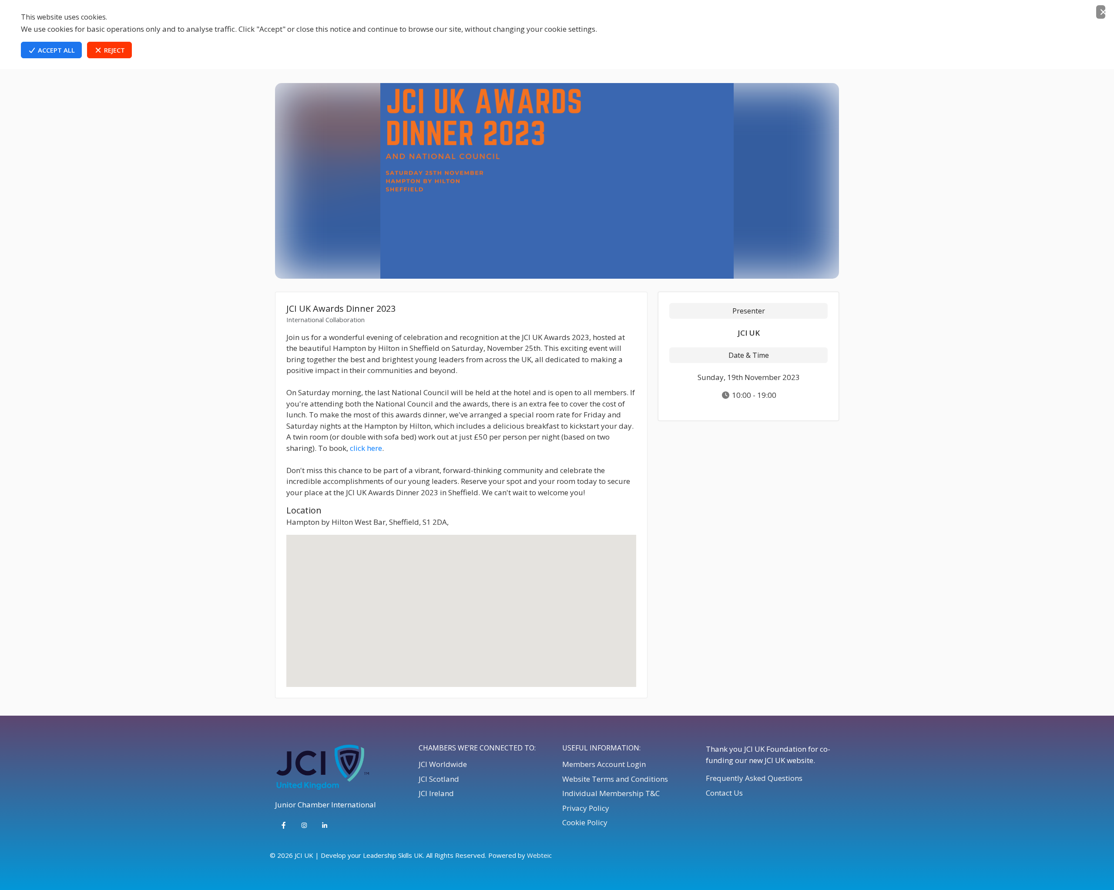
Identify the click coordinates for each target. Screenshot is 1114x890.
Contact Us (724, 793)
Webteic (539, 855)
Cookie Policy (584, 822)
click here (366, 448)
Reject (113, 50)
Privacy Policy (585, 808)
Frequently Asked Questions (754, 778)
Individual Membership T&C (611, 793)
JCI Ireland (436, 793)
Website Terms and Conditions (615, 779)
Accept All (55, 50)
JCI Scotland (439, 779)
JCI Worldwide (443, 764)
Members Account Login (604, 764)
